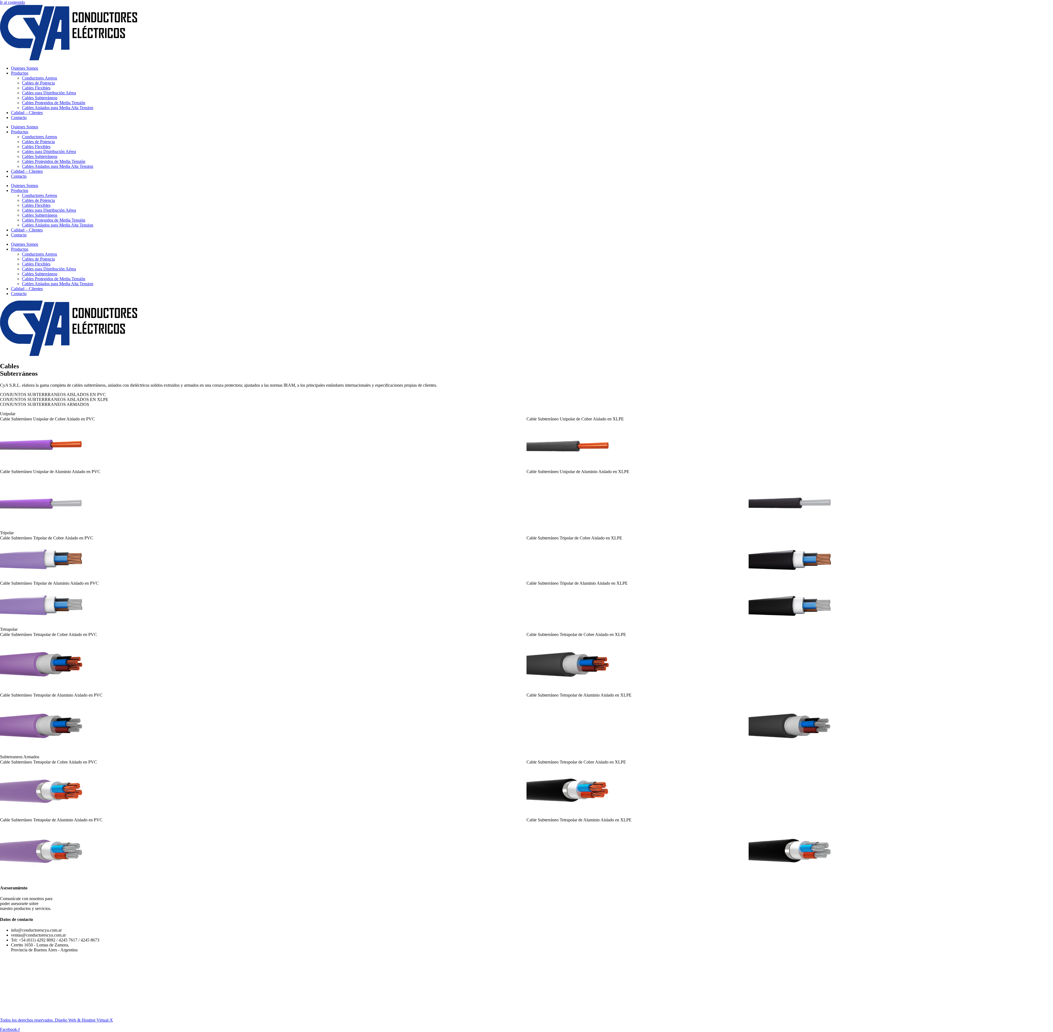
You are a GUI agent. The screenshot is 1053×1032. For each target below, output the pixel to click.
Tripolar (7, 532)
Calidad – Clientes (27, 112)
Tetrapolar (9, 629)
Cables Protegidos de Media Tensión (53, 102)
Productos (19, 73)
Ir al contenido (12, 2)
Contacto (19, 117)
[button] (526, 413)
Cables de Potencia (38, 83)
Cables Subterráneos (39, 97)
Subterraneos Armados (19, 756)
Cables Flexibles (36, 88)
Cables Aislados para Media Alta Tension (57, 107)
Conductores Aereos (39, 78)
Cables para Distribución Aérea (49, 93)
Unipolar (7, 413)
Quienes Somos (24, 68)
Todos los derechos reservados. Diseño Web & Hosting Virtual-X (56, 1020)
